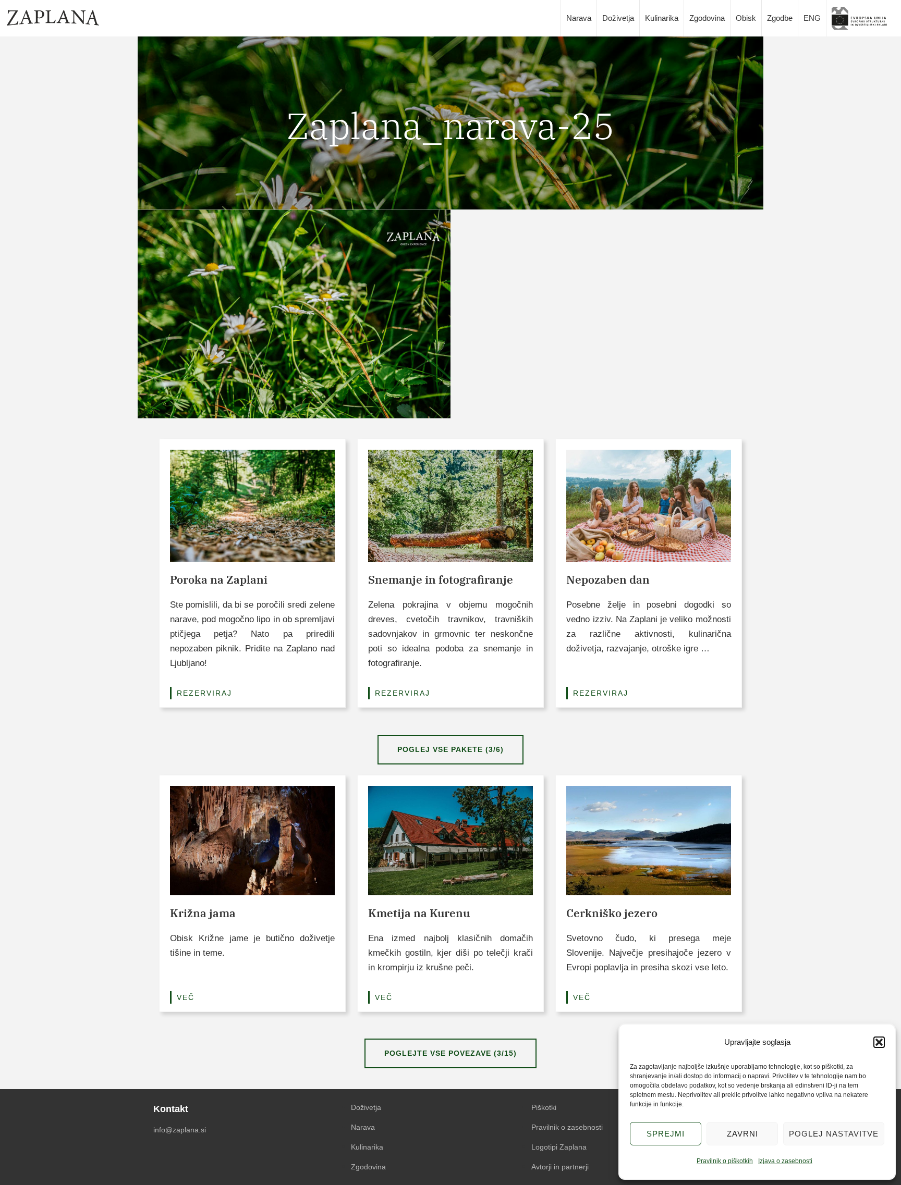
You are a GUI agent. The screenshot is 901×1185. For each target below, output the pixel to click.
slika (863, 18)
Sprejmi (666, 1133)
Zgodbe (780, 18)
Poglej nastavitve (834, 1133)
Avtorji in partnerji (560, 1167)
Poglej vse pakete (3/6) (450, 749)
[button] (879, 1042)
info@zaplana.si (179, 1130)
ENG (812, 18)
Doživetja (618, 18)
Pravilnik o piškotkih (725, 1161)
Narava (578, 18)
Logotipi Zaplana (559, 1147)
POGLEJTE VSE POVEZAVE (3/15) (450, 1053)
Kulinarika (661, 18)
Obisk (746, 18)
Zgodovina (707, 18)
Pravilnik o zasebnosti (567, 1127)
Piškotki (543, 1107)
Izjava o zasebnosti (785, 1161)
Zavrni (742, 1133)
